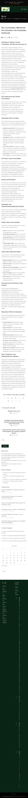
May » (6, 565)
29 (10, 562)
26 (24, 560)
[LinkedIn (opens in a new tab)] (15, 3)
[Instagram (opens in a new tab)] (13, 3)
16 (14, 557)
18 (21, 557)
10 (17, 555)
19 (24, 557)
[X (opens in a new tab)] (10, 3)
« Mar (2, 565)
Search (3, 439)
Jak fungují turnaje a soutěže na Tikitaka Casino (12, 453)
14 (6, 557)
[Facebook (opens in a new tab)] (11, 3)
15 (10, 557)
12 (24, 555)
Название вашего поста (14, 411)
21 (6, 560)
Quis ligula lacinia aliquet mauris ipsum (17, 535)
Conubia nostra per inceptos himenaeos (17, 540)
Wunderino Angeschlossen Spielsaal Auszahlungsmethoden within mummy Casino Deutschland (14, 422)
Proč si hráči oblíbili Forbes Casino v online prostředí (13, 455)
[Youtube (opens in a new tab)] (18, 3)
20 (3, 560)
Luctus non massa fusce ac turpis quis (18, 479)
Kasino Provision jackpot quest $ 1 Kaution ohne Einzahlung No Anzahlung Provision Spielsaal (14, 431)
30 (14, 562)
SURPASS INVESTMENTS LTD (19, 796)
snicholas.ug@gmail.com (19, 773)
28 (6, 562)
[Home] (2, 18)
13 (3, 557)
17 (17, 557)
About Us (14, 793)
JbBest (5, 37)
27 (3, 562)
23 (14, 560)
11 (21, 555)
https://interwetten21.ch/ (18, 87)
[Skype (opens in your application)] (17, 3)
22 (10, 560)
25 (21, 560)
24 (17, 560)
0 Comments (10, 492)
